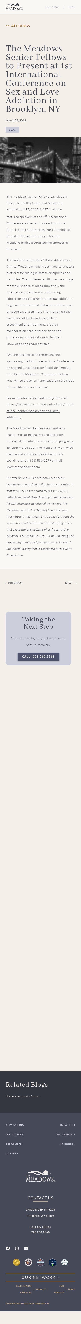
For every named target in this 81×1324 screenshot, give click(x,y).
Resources (67, 1144)
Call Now (51, 6)
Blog (12, 129)
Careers (12, 1153)
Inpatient (67, 1125)
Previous (15, 582)
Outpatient (15, 1134)
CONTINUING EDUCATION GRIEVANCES (27, 1303)
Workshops (65, 1134)
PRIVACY (41, 1289)
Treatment (14, 1144)
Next (69, 582)
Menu (72, 7)
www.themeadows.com (23, 467)
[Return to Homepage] (14, 6)
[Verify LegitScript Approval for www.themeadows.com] (52, 1262)
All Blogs (20, 26)
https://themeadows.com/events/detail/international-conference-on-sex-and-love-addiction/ (40, 410)
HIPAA (71, 1289)
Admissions (15, 1125)
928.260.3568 (40, 1232)
